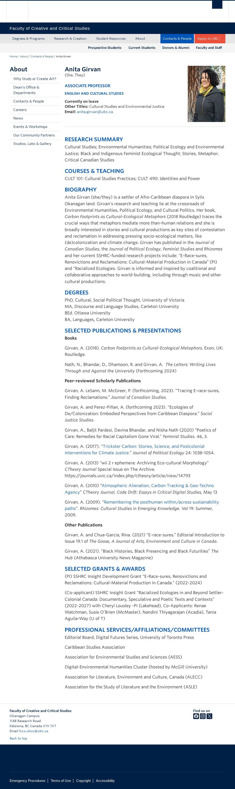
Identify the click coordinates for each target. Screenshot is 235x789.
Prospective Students (105, 48)
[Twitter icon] (209, 718)
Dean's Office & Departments (26, 90)
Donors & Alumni (175, 48)
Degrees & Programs (28, 38)
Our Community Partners (34, 135)
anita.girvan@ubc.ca (95, 112)
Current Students (142, 48)
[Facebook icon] (196, 718)
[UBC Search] (217, 5)
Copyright (83, 781)
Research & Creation (70, 38)
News (18, 118)
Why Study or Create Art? (34, 79)
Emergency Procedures (27, 781)
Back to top (19, 738)
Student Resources (111, 38)
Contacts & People (177, 38)
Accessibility (105, 781)
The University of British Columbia (20, 11)
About (140, 38)
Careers (20, 110)
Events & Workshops (30, 127)
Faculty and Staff (209, 48)
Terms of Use (61, 781)
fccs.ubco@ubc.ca (33, 731)
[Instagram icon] (203, 718)
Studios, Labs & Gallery (32, 144)
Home (13, 56)
